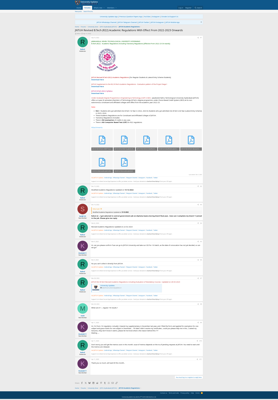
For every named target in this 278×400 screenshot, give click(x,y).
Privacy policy (184, 393)
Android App (108, 178)
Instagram (156, 16)
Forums (87, 8)
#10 (200, 341)
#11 (200, 359)
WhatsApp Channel (119, 178)
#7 (201, 278)
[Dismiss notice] (201, 22)
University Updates (107, 285)
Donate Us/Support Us (169, 16)
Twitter (155, 178)
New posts (78, 11)
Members (110, 8)
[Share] (198, 37)
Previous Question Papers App (130, 16)
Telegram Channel (131, 178)
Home (79, 8)
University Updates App (109, 16)
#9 (201, 322)
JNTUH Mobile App (172, 22)
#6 (201, 260)
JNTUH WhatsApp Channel (106, 22)
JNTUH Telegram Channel (127, 22)
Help (192, 393)
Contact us (163, 393)
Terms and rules (174, 393)
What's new (98, 8)
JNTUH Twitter (143, 22)
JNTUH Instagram (157, 22)
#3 (201, 205)
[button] (104, 8)
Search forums (88, 11)
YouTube (147, 16)
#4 (201, 223)
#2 (201, 186)
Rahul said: (96, 209)
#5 (201, 241)
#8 (201, 304)
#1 (201, 38)
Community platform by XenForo (139, 397)
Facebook (149, 178)
